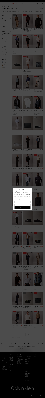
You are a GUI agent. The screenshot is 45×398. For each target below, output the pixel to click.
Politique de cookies (20, 198)
